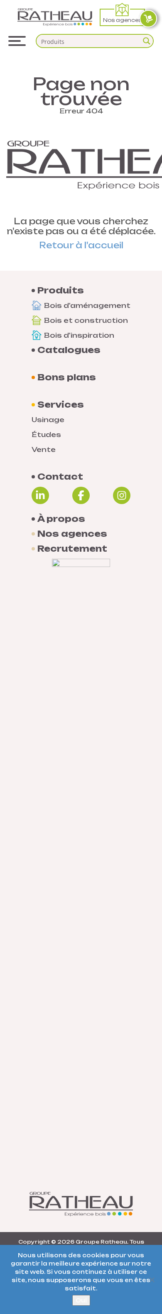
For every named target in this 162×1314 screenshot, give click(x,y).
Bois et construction (86, 320)
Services (60, 405)
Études (46, 434)
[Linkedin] (40, 495)
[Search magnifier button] (146, 41)
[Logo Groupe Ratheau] (54, 17)
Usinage (48, 420)
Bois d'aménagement (87, 305)
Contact (60, 477)
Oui (81, 1300)
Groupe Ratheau (101, 1242)
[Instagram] (121, 495)
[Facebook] (81, 495)
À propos (61, 519)
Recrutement (72, 549)
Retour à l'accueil (81, 245)
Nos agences (122, 20)
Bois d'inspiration (79, 335)
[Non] (151, 1280)
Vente (44, 449)
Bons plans (66, 377)
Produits (60, 290)
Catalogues (69, 350)
